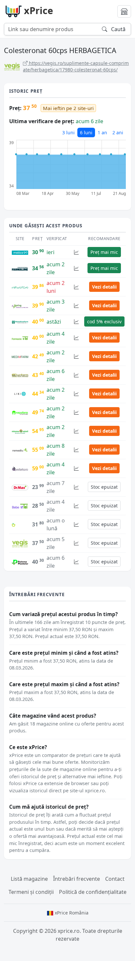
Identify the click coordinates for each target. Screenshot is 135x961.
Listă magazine (29, 878)
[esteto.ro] (20, 468)
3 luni (68, 132)
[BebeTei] (20, 505)
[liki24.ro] (20, 393)
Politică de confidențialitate (92, 891)
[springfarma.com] (20, 305)
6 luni (86, 132)
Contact (115, 878)
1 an (102, 132)
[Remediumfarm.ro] (20, 321)
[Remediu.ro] (20, 449)
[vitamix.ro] (20, 524)
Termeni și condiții (31, 891)
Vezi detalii (104, 287)
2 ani (117, 132)
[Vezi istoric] (76, 252)
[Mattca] (20, 252)
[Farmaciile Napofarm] (20, 412)
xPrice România (70, 913)
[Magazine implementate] (124, 11)
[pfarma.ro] (20, 268)
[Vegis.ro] (20, 542)
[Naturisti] (20, 287)
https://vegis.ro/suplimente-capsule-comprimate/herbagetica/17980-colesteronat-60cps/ (76, 66)
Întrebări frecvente (76, 878)
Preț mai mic (104, 252)
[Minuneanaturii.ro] (20, 431)
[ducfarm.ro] (20, 375)
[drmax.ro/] (20, 487)
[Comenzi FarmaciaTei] (20, 337)
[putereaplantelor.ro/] (20, 561)
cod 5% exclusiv (104, 321)
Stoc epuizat (104, 487)
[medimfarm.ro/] (20, 356)
